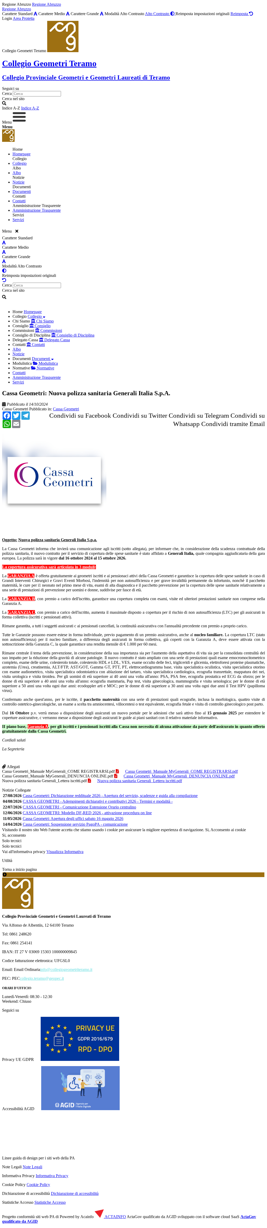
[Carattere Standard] (35, 13)
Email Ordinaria (27, 969)
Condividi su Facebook (80, 415)
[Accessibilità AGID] (80, 1109)
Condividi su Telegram (199, 415)
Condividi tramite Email (233, 423)
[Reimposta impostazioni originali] (4, 280)
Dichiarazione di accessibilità (75, 1193)
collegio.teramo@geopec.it (42, 978)
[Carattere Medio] (68, 13)
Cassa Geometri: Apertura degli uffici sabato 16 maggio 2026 (73, 818)
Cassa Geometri (15, 409)
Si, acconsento (14, 835)
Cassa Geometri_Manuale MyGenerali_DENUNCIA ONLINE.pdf (57, 776)
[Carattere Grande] (102, 13)
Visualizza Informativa (64, 851)
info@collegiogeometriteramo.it (66, 969)
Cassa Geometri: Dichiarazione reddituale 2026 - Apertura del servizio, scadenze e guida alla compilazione (110, 795)
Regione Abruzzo (46, 4)
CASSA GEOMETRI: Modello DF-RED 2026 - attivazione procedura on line (87, 813)
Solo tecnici (11, 846)
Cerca (7, 93)
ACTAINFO (115, 1216)
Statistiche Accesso (50, 1202)
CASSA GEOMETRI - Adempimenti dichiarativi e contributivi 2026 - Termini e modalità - (98, 801)
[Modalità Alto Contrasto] (4, 271)
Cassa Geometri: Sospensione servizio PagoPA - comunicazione (75, 824)
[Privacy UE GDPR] (80, 1059)
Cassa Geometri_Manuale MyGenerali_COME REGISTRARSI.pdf (58, 771)
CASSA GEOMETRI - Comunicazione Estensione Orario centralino (79, 807)
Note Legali (32, 1167)
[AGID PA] (121, 1158)
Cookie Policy (38, 1184)
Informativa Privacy (52, 1176)
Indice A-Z (30, 108)
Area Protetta (23, 18)
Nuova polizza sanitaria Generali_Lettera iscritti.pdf (44, 781)
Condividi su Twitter (140, 415)
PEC (16, 978)
